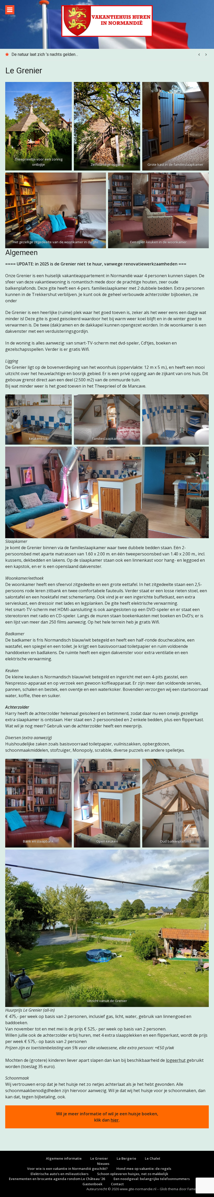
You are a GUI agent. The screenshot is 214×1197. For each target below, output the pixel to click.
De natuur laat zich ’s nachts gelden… (44, 54)
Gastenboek (92, 1184)
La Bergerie (126, 1158)
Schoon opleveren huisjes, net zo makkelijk (132, 1173)
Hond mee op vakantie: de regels (143, 1168)
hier (115, 1120)
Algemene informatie (64, 1158)
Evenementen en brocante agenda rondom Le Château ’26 (57, 1178)
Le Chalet (152, 1158)
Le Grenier (99, 1158)
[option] (110, 54)
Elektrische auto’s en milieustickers (59, 1173)
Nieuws (103, 1163)
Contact (117, 1184)
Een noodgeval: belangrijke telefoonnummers (152, 1178)
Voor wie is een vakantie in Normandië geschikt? (67, 1168)
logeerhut (176, 1060)
